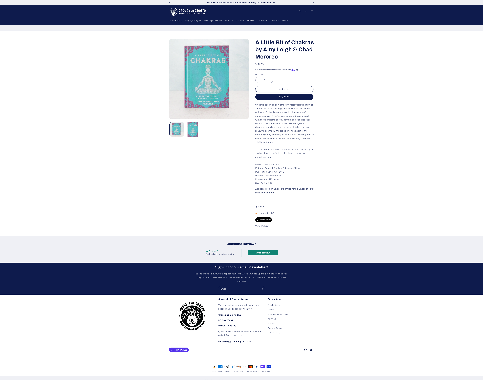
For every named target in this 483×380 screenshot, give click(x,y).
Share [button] (261, 207)
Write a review (263, 253)
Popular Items (274, 305)
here (271, 193)
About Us (272, 319)
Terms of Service (275, 328)
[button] (175, 21)
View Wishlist (262, 226)
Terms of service (266, 371)
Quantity (259, 75)
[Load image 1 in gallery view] (177, 129)
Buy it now (284, 97)
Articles (271, 324)
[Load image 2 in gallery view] (193, 129)
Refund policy (239, 371)
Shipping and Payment (278, 314)
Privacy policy (252, 371)
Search (271, 310)
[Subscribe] (262, 289)
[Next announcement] (313, 2)
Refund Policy (274, 333)
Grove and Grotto (224, 371)
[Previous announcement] (169, 2)
